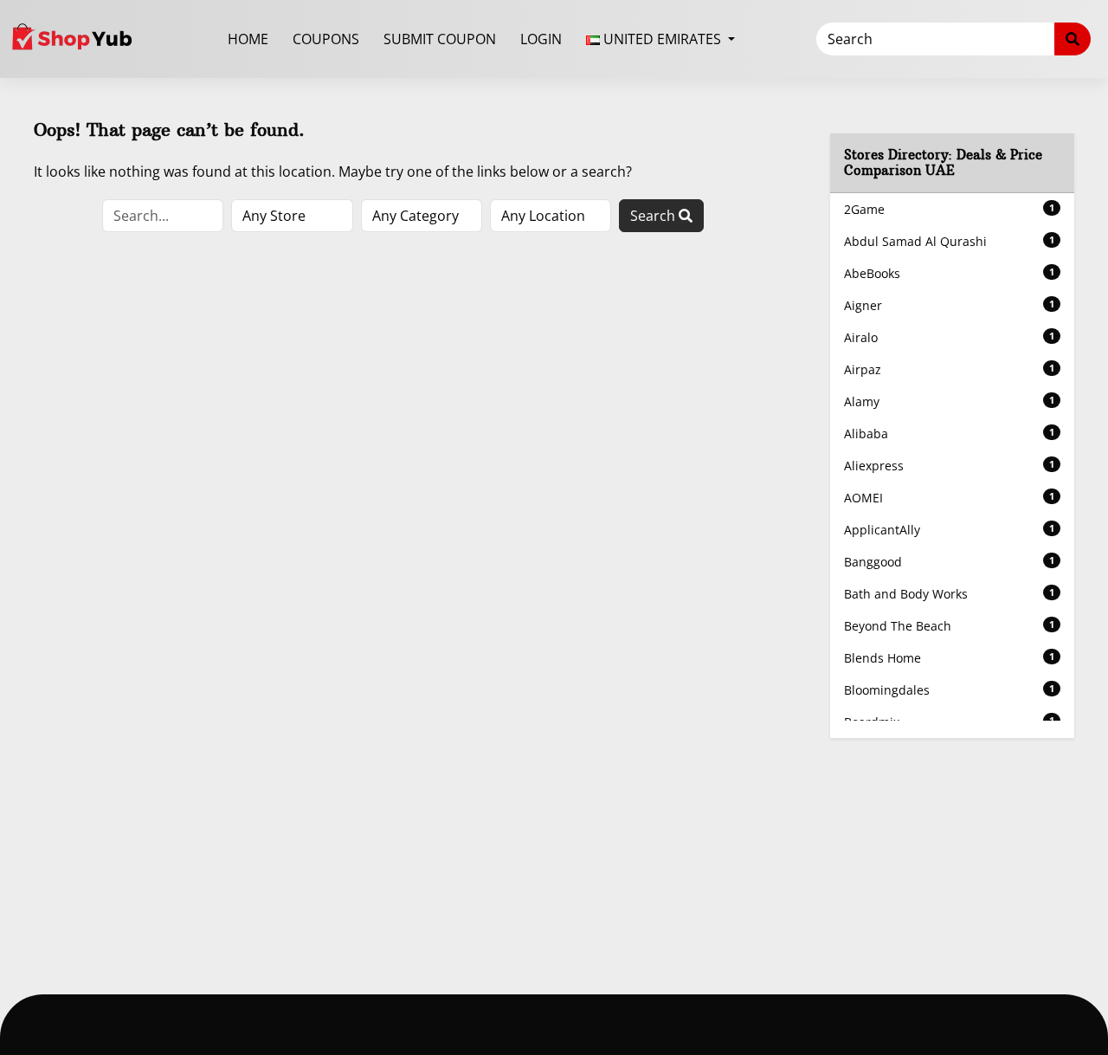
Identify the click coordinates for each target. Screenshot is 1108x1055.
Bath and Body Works (949, 594)
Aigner (949, 305)
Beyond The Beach (949, 626)
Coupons (326, 39)
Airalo (949, 337)
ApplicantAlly (949, 529)
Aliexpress (949, 465)
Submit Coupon (439, 39)
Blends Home (949, 658)
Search (654, 215)
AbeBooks (949, 273)
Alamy (949, 401)
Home (248, 39)
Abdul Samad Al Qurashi (949, 241)
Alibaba (949, 433)
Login (541, 39)
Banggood (949, 561)
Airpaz (949, 369)
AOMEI (949, 497)
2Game (949, 209)
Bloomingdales (949, 690)
